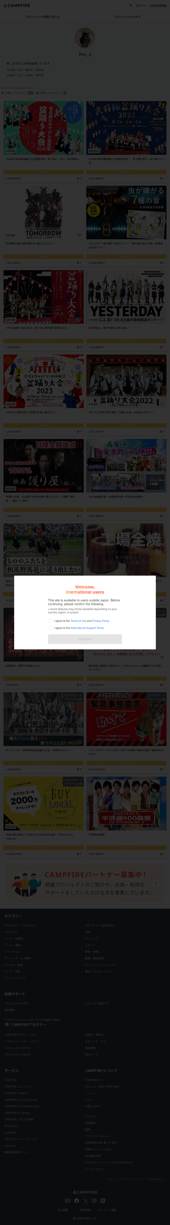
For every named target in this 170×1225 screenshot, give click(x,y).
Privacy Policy (100, 620)
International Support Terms (87, 628)
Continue (85, 639)
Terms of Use (78, 620)
